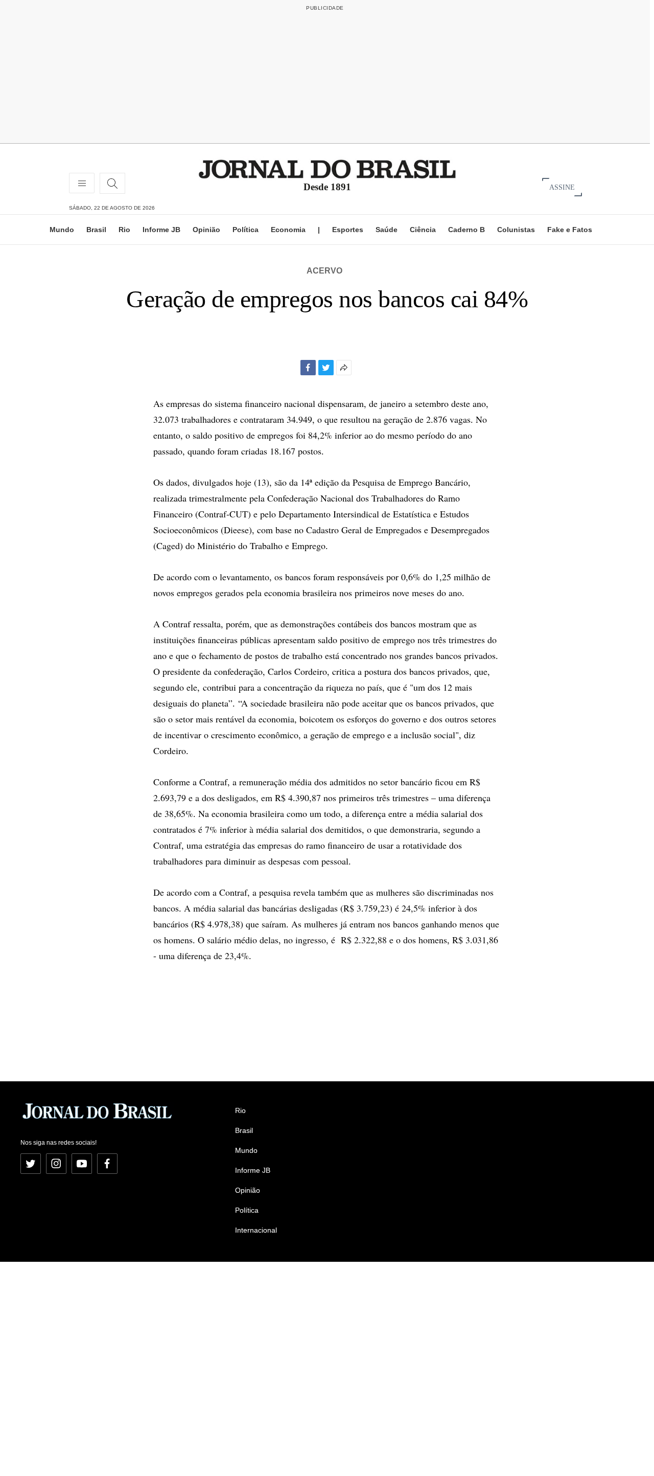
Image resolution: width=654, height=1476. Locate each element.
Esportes (347, 229)
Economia (288, 229)
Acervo (324, 270)
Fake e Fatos (569, 229)
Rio (124, 229)
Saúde (387, 229)
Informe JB (161, 229)
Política (245, 229)
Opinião (206, 229)
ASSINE (562, 187)
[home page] (327, 168)
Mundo (62, 229)
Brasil (96, 229)
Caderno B (466, 229)
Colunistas (516, 229)
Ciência (423, 229)
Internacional (256, 1230)
